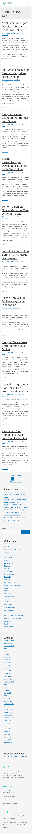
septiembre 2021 (9, 717)
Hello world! (24, 756)
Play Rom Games (9, 610)
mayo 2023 (7, 693)
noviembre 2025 (9, 640)
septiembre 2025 (9, 646)
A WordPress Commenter (11, 756)
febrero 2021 (8, 737)
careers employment (10, 555)
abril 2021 (7, 731)
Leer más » (5, 63)
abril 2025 (7, 659)
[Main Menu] (28, 3)
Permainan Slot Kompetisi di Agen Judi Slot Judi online (14, 435)
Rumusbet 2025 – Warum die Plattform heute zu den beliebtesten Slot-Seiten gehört (15, 494)
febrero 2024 (8, 679)
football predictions (9, 582)
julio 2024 (7, 665)
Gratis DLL (7, 590)
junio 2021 (7, 726)
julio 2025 (7, 651)
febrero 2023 (8, 701)
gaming (6, 588)
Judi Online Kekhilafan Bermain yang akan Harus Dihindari (16, 73)
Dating (6, 560)
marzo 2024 (7, 676)
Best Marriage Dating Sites (12, 549)
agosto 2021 (7, 720)
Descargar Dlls (8, 563)
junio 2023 (7, 690)
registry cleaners (9, 613)
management (8, 604)
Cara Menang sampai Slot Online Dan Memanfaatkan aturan (16, 388)
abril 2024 (7, 673)
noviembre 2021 (8, 712)
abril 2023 (7, 695)
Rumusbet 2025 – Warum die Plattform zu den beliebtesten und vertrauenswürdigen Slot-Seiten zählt (15, 502)
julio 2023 (7, 687)
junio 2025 (7, 654)
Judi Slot (6, 601)
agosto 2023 (8, 684)
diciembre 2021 (8, 709)
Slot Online (7, 621)
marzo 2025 (7, 662)
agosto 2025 (7, 648)
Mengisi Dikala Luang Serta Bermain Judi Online (15, 346)
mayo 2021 (7, 729)
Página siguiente (16, 482)
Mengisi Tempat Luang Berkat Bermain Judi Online (16, 118)
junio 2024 (7, 668)
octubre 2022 (8, 706)
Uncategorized (8, 626)
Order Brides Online (9, 607)
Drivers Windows (9, 574)
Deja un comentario (7, 33)
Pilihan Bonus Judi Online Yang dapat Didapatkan (13, 301)
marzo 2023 (7, 698)
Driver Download (9, 571)
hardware (7, 593)
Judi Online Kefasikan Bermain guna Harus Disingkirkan (15, 254)
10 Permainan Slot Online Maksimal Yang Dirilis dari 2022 (15, 210)
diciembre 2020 (8, 742)
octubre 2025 (8, 643)
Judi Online (17, 33)
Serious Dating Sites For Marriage (13, 615)
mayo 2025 (7, 657)
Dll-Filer (6, 568)
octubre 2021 (8, 715)
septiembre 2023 (9, 682)
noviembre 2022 (9, 704)
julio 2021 (7, 723)
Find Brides (7, 579)
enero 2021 (7, 740)
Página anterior (16, 476)
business (6, 552)
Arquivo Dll (7, 546)
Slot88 (6, 624)
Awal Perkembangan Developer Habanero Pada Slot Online (14, 26)
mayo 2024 (7, 671)
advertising (7, 544)
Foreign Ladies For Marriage (12, 585)
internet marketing (9, 596)
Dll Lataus (7, 566)
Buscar (4, 528)
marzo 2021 (7, 734)
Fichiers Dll (7, 577)
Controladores (8, 557)
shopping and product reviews (13, 618)
